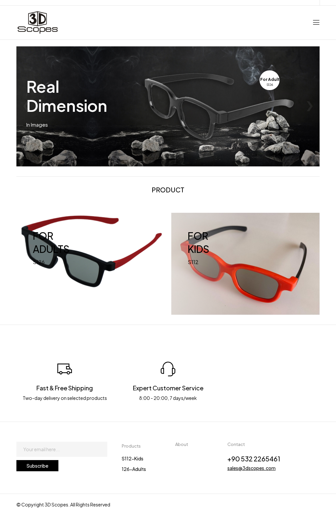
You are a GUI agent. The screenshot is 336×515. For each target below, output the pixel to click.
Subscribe (37, 466)
